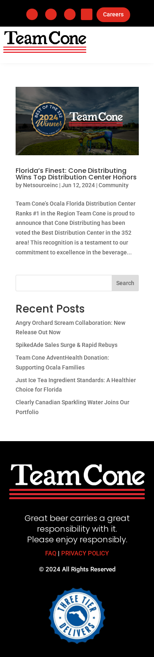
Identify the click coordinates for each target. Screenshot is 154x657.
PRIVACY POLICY (85, 553)
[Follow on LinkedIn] (51, 14)
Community (114, 185)
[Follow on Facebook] (32, 14)
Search (125, 283)
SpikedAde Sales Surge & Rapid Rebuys (66, 345)
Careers (113, 14)
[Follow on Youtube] (86, 14)
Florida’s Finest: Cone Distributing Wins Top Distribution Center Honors (76, 174)
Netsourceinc (40, 185)
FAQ (50, 553)
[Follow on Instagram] (70, 14)
